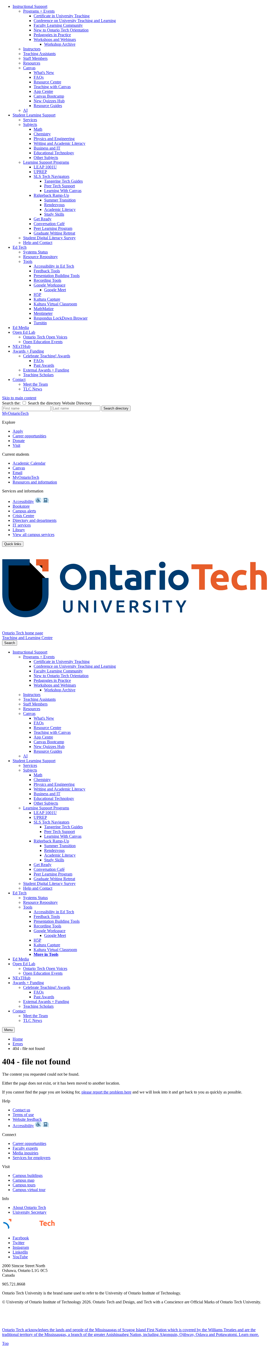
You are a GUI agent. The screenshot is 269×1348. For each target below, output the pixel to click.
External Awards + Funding (46, 370)
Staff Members (35, 58)
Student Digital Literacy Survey (49, 238)
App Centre (43, 91)
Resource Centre (47, 82)
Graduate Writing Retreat (54, 233)
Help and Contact (37, 242)
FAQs (39, 77)
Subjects (30, 124)
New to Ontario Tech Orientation (61, 30)
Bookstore (21, 506)
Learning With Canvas (62, 190)
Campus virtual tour (29, 1189)
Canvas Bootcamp (49, 96)
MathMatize (44, 308)
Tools (27, 261)
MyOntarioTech (26, 477)
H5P (37, 294)
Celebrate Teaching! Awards (46, 356)
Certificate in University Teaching (62, 16)
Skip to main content (19, 398)
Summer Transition (60, 200)
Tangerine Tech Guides (63, 181)
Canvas (29, 68)
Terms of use (23, 1114)
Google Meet (55, 290)
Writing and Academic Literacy (59, 143)
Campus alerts (24, 511)
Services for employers (31, 1157)
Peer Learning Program (53, 228)
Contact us (21, 1110)
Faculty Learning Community (58, 25)
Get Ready (42, 219)
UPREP (40, 171)
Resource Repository (40, 256)
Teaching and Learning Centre (27, 637)
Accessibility (23, 501)
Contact (19, 379)
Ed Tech (20, 247)
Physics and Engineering (54, 138)
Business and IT (47, 148)
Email (17, 472)
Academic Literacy (60, 209)
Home (18, 1039)
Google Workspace (49, 285)
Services (30, 120)
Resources (31, 63)
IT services (22, 525)
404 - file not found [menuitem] (29, 1048)
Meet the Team (35, 384)
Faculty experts (25, 1148)
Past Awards (44, 365)
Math (38, 129)
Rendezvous (54, 205)
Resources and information (35, 482)
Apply (18, 431)
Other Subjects (46, 157)
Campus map (23, 1180)
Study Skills (54, 214)
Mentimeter (43, 313)
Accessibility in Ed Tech (54, 266)
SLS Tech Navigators (51, 176)
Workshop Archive (59, 44)
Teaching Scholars (38, 375)
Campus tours (24, 1185)
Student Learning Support (34, 115)
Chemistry (42, 134)
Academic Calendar (29, 463)
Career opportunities (29, 436)
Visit (16, 445)
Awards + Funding (28, 351)
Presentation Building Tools (57, 275)
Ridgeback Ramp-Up (51, 195)
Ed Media (21, 327)
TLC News (32, 389)
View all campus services (33, 534)
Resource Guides (48, 105)
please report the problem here (106, 1092)
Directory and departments (34, 520)
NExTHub (21, 346)
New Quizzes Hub (49, 101)
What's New (44, 72)
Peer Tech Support (59, 186)
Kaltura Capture (47, 299)
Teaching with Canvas (52, 86)
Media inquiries (25, 1153)
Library (19, 530)
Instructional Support (30, 6)
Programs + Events (39, 11)
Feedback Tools (47, 271)
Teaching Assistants (39, 53)
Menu (8, 1030)
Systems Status (35, 252)
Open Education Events (43, 341)
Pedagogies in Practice (52, 35)
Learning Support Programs (46, 162)
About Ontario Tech (29, 1207)
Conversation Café (49, 223)
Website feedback (27, 1119)
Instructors (31, 49)
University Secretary (29, 1212)
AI (25, 110)
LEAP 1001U (45, 167)
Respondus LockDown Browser (60, 318)
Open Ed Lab (24, 332)
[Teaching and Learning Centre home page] (134, 628)
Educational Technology (54, 153)
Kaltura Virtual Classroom (55, 304)
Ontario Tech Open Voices (45, 337)
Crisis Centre (23, 515)
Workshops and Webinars (55, 39)
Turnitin (40, 323)
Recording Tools (47, 280)
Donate (19, 440)
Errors (18, 1044)
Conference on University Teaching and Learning (75, 20)
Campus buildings (28, 1175)
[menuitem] (140, 58)
